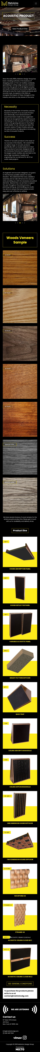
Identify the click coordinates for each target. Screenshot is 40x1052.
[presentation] (4, 58)
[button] (15, 74)
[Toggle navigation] (36, 3)
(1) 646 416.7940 (8, 1033)
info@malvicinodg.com (11, 1031)
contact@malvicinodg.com (16, 996)
